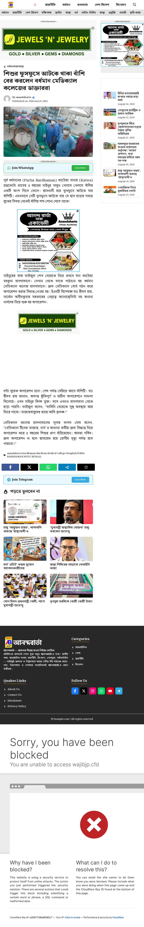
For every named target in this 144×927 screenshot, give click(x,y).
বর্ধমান (66, 4)
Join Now (80, 168)
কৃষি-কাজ (135, 13)
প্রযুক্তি (112, 13)
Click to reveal (72, 917)
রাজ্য (16, 66)
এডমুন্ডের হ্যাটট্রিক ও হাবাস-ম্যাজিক (129, 112)
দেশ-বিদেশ (102, 4)
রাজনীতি (50, 4)
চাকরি (123, 13)
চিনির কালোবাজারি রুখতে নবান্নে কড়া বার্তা (128, 96)
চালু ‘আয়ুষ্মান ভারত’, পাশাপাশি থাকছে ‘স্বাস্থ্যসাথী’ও (22, 529)
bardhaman (29, 453)
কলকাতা (82, 4)
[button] (134, 5)
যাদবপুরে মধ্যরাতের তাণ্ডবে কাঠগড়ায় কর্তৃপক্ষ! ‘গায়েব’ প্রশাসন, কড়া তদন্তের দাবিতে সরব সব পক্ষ (129, 152)
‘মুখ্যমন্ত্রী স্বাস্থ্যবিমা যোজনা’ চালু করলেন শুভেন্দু (69, 529)
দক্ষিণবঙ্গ (46, 13)
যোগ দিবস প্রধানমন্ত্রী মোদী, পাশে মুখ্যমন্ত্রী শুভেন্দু (24, 603)
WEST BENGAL (33, 457)
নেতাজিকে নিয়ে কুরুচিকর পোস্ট (127, 189)
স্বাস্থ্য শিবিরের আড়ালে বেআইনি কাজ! (70, 566)
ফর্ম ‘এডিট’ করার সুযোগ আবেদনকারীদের (19, 566)
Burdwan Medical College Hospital (56, 453)
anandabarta (23, 97)
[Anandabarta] (10, 5)
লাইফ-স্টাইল (89, 13)
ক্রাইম (58, 13)
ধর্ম (76, 13)
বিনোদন (121, 4)
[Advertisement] (48, 364)
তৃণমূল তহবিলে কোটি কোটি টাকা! (71, 601)
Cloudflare (118, 917)
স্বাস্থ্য (68, 13)
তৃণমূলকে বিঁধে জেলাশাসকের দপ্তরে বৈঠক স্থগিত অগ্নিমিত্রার (129, 129)
